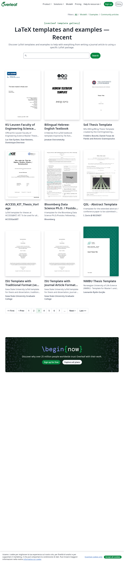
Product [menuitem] (46, 4)
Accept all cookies (112, 557)
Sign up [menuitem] (108, 4)
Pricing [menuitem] (78, 4)
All (76, 14)
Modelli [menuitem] (69, 4)
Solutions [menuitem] (58, 4)
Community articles (110, 14)
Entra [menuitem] (118, 4)
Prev (21, 310)
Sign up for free (51, 362)
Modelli (83, 14)
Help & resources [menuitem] (91, 4)
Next (72, 310)
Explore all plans (72, 362)
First (10, 310)
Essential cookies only (93, 557)
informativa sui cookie (32, 559)
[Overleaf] (9, 4)
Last (83, 310)
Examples (93, 14)
